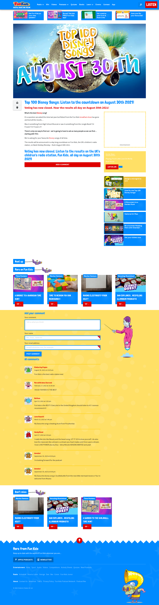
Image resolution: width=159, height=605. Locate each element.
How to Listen (32, 574)
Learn (89, 4)
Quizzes (74, 4)
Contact (106, 4)
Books (81, 4)
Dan (47, 574)
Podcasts (63, 4)
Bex (51, 574)
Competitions (54, 567)
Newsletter (46, 560)
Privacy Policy (48, 581)
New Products (86, 567)
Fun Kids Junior (66, 574)
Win (47, 4)
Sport (33, 567)
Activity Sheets (66, 567)
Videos (54, 4)
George (42, 574)
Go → (19, 304)
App (113, 4)
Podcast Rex (81, 581)
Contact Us (23, 581)
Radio (39, 4)
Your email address (32, 343)
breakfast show (86, 117)
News (28, 567)
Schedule (22, 574)
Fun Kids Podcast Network (65, 581)
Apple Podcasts (25, 560)
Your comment (30, 317)
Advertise (32, 581)
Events (98, 4)
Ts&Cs (39, 581)
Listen (151, 4)
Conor (56, 574)
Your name (29, 333)
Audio (39, 567)
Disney (39, 113)
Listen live (112, 167)
